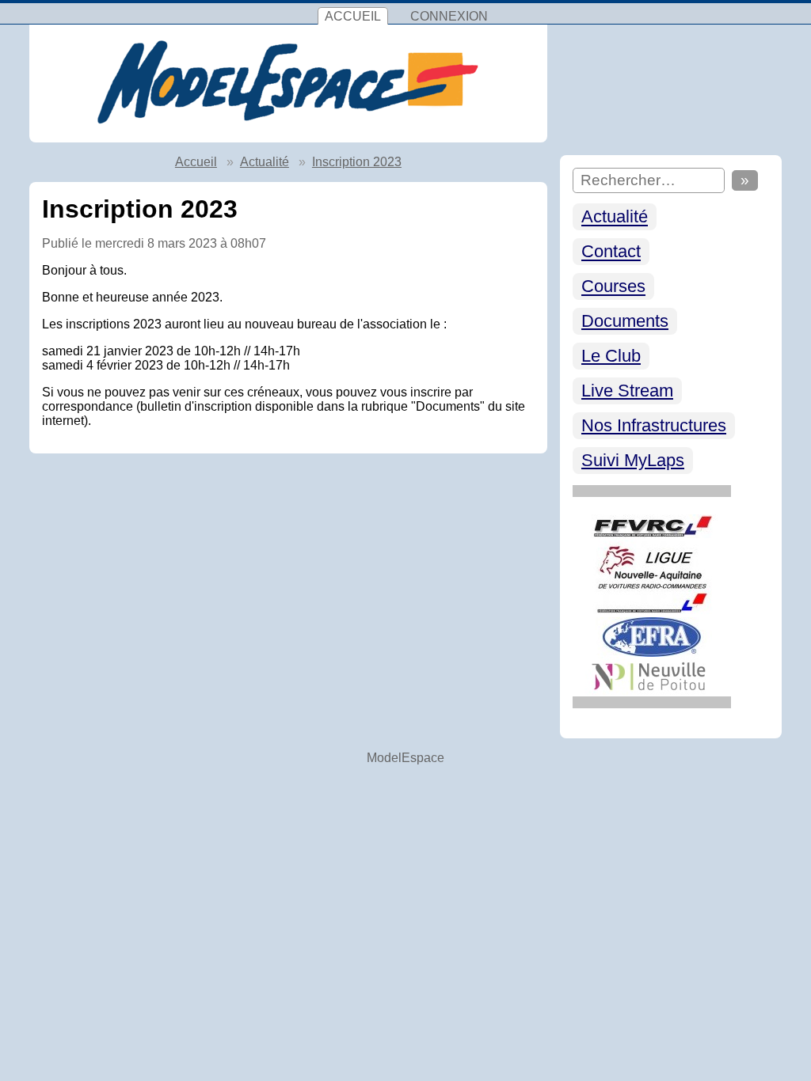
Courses (613, 287)
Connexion (449, 16)
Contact (611, 252)
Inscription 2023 (357, 162)
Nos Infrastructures (653, 425)
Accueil (353, 16)
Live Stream (627, 390)
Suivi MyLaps (632, 460)
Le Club (611, 356)
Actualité (614, 217)
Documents (624, 321)
